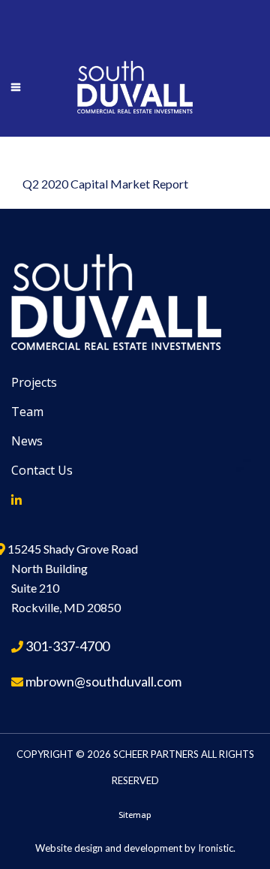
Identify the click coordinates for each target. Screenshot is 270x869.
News (27, 441)
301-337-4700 (68, 646)
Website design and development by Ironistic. (135, 848)
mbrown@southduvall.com (104, 681)
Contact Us (42, 470)
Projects (34, 382)
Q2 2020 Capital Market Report (105, 184)
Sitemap (135, 814)
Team (27, 411)
